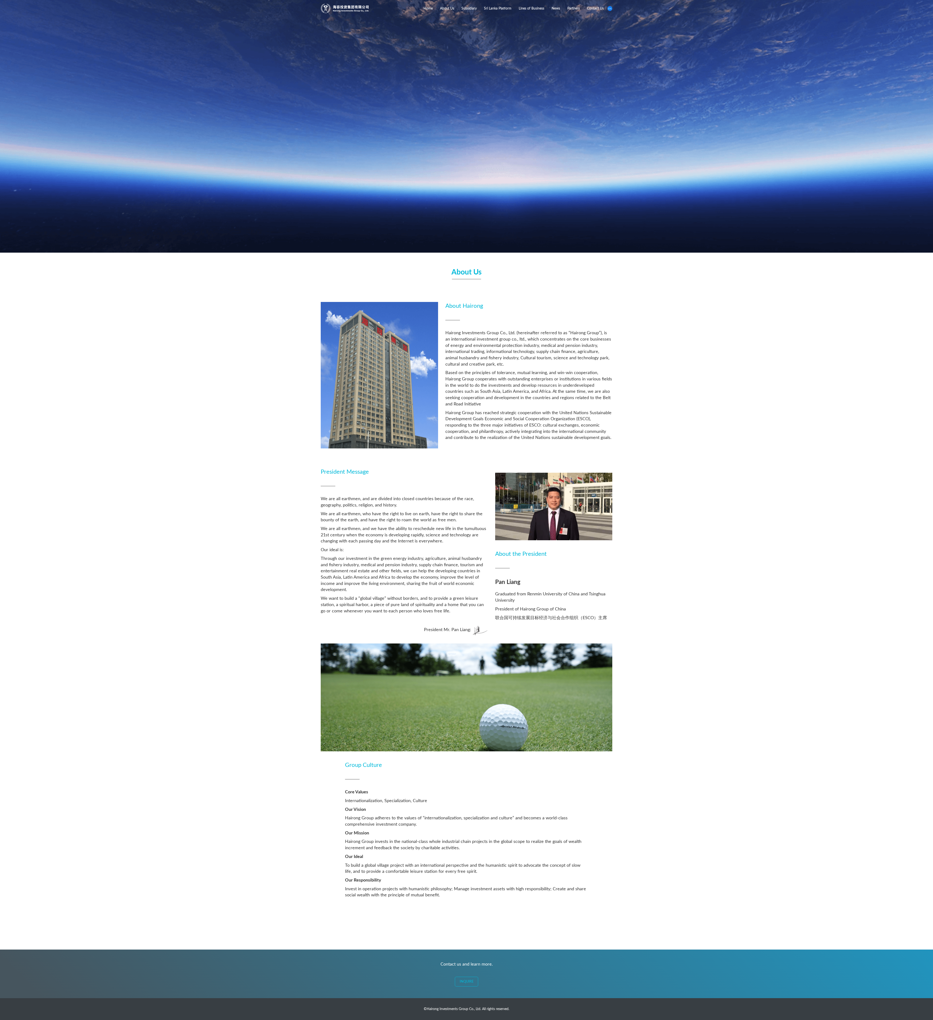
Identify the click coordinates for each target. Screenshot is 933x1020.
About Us (447, 8)
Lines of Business (531, 8)
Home (428, 8)
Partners (573, 8)
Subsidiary (469, 8)
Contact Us (595, 8)
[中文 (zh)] (609, 8)
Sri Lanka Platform (497, 8)
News (556, 8)
